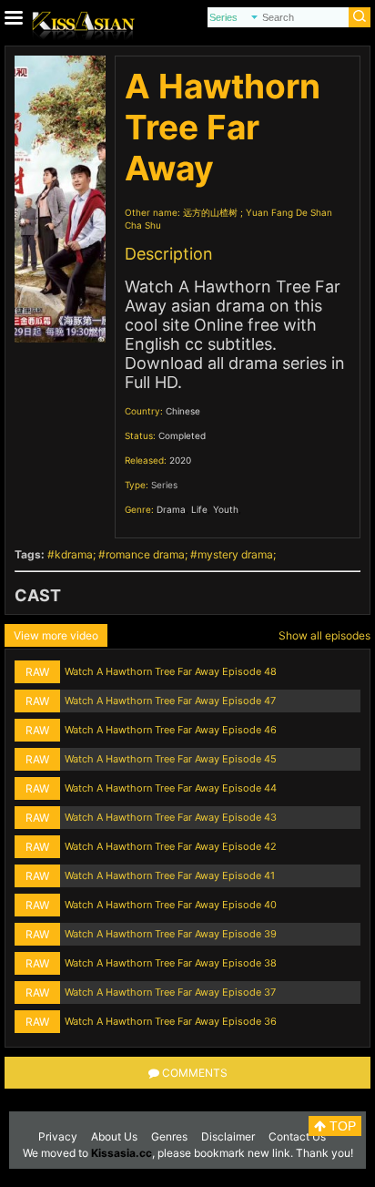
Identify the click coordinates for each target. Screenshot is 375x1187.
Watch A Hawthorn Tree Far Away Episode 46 (171, 729)
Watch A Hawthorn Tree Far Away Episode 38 (171, 963)
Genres (169, 1136)
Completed (182, 435)
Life (199, 509)
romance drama (145, 554)
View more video (56, 635)
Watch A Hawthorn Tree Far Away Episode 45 (171, 758)
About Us (114, 1136)
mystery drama (235, 554)
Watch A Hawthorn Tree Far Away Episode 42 (171, 846)
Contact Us (297, 1136)
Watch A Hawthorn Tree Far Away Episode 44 (171, 788)
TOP (341, 1126)
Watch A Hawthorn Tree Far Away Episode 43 (171, 817)
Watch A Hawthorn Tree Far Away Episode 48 (171, 671)
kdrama (74, 554)
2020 (180, 460)
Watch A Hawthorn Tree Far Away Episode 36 (171, 1021)
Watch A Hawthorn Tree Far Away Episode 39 (171, 933)
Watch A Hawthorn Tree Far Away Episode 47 (170, 700)
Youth (225, 509)
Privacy (57, 1136)
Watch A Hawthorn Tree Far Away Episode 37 (170, 992)
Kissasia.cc (121, 1153)
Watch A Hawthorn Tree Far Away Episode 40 (171, 904)
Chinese (183, 410)
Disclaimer (228, 1136)
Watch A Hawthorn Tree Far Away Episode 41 (170, 875)
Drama (171, 509)
